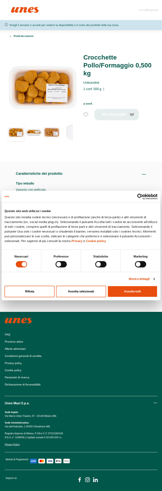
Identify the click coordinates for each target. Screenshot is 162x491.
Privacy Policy (12, 444)
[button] (16, 138)
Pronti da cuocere (24, 36)
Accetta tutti (132, 291)
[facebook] (79, 479)
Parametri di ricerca (17, 377)
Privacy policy (13, 363)
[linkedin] (95, 479)
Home (15, 8)
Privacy (77, 241)
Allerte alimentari (15, 348)
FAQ (7, 334)
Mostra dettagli (139, 279)
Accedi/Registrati (148, 10)
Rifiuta (29, 291)
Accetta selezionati (81, 291)
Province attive (14, 341)
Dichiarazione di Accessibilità (22, 384)
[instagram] (87, 479)
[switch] (61, 264)
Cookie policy (96, 241)
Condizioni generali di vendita (23, 355)
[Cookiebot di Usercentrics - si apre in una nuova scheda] (140, 197)
